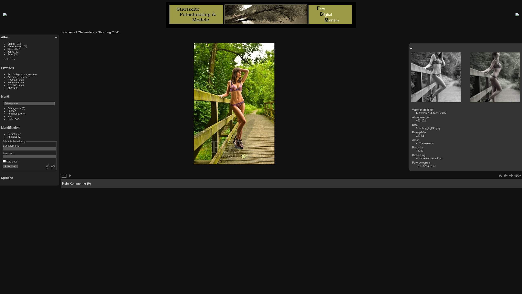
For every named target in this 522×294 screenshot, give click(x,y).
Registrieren (14, 134)
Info (10, 116)
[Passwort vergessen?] (52, 167)
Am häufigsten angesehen (22, 74)
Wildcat (12, 49)
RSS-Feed (13, 119)
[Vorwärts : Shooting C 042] (495, 77)
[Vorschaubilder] (500, 175)
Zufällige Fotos (16, 85)
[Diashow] (70, 175)
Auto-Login (12, 161)
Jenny (11, 51)
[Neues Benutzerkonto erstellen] (47, 167)
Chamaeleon (15, 46)
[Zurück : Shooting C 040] (436, 77)
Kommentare (15, 113)
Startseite (68, 32)
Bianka (11, 43)
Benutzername (11, 145)
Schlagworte (14, 108)
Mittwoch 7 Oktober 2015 (431, 113)
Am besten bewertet (19, 77)
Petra (10, 54)
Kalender (13, 87)
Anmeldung (14, 136)
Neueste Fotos (16, 79)
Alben (5, 37)
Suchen (12, 111)
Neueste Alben (16, 82)
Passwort (8, 153)
